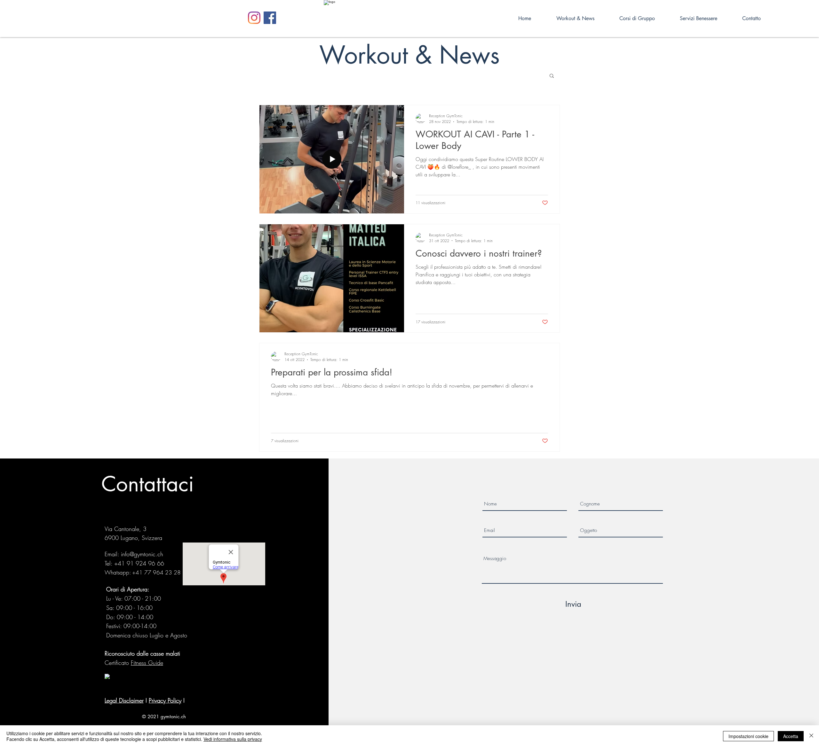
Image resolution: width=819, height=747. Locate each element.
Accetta (790, 736)
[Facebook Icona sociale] (270, 18)
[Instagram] (254, 18)
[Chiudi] (811, 736)
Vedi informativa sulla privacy (232, 739)
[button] (552, 76)
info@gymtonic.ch (142, 554)
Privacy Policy (165, 700)
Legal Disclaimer (124, 700)
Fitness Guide (147, 662)
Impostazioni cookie (748, 736)
